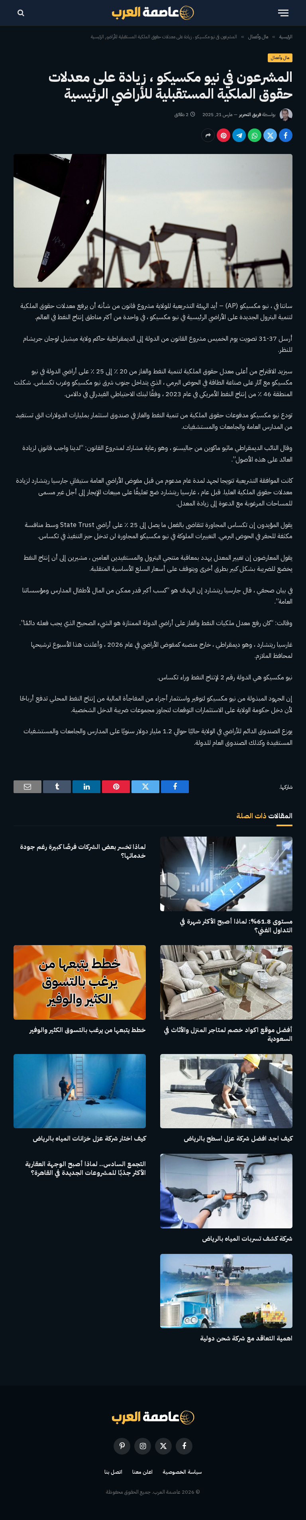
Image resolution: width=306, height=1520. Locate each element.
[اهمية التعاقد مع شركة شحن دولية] (226, 1291)
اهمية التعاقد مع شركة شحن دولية (246, 1338)
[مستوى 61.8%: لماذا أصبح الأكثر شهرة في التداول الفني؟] (226, 874)
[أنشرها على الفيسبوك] (285, 135)
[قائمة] (283, 13)
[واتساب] (254, 135)
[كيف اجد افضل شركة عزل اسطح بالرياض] (226, 1091)
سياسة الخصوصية (182, 1472)
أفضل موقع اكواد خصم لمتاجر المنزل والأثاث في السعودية (228, 1035)
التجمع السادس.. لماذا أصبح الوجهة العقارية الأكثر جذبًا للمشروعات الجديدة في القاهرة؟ (85, 1169)
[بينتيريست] (223, 135)
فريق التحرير (250, 114)
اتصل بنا (113, 1472)
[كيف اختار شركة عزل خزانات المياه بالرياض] (80, 1091)
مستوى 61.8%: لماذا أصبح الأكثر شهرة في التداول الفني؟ (236, 926)
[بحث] (22, 13)
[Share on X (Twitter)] (270, 135)
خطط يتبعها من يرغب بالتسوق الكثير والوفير (87, 1030)
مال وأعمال (280, 57)
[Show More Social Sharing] (208, 135)
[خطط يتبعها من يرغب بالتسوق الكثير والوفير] (80, 982)
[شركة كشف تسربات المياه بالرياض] (226, 1191)
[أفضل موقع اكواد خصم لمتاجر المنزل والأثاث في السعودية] (226, 982)
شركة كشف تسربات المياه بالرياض (247, 1239)
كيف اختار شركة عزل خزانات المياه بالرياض (89, 1139)
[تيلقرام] (239, 135)
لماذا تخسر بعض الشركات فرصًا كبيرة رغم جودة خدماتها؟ (83, 852)
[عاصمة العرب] (153, 13)
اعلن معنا (142, 1472)
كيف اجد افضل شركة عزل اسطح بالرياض (238, 1139)
